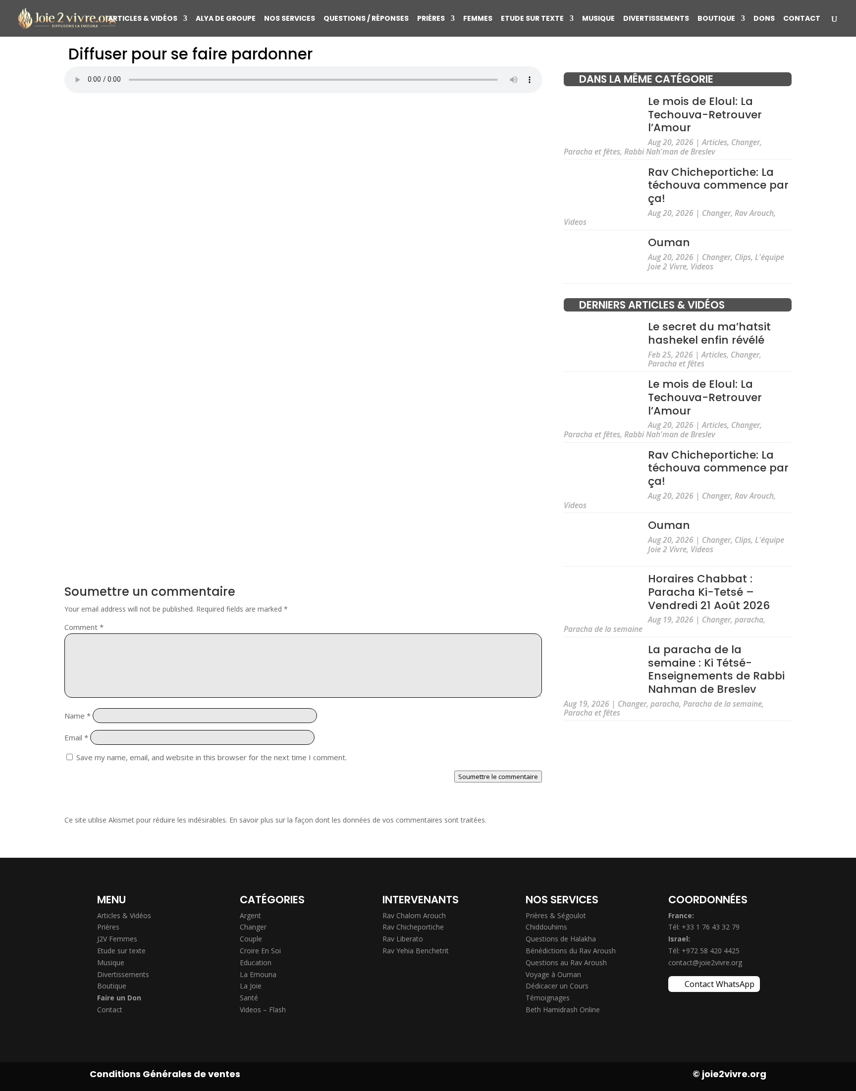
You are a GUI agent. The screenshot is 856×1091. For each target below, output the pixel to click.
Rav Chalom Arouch (414, 915)
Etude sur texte (532, 19)
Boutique (716, 19)
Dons (764, 19)
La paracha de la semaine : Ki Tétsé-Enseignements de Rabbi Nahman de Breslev (716, 669)
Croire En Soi (260, 950)
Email (76, 737)
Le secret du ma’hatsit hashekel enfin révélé (709, 333)
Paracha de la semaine (603, 628)
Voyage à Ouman (553, 974)
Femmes (477, 19)
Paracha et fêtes (592, 151)
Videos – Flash (263, 1009)
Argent (250, 915)
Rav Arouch (754, 213)
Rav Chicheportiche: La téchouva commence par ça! (718, 185)
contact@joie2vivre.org (705, 962)
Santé (249, 997)
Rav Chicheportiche (413, 927)
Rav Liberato (402, 938)
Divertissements (656, 19)
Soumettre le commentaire (498, 776)
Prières (431, 19)
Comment (84, 627)
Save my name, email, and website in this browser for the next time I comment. (211, 757)
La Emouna (258, 974)
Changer (745, 142)
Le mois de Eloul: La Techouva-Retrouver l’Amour (705, 114)
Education (255, 962)
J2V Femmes (117, 938)
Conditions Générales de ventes (165, 1074)
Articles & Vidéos (142, 19)
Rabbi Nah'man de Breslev (669, 151)
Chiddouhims (546, 927)
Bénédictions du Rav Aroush (571, 950)
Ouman (669, 242)
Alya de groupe (226, 19)
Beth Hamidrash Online (563, 1009)
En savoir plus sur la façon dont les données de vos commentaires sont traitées (357, 820)
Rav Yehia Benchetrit (415, 950)
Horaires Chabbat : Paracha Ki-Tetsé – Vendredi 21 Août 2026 (709, 592)
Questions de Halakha (561, 938)
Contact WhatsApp (719, 983)
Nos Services (289, 19)
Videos (575, 221)
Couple (251, 938)
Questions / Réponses (366, 19)
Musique (598, 19)
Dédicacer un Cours (557, 985)
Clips (743, 257)
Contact (801, 19)
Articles (714, 142)
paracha (749, 619)
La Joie (251, 985)
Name (77, 716)
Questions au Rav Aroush (566, 962)
